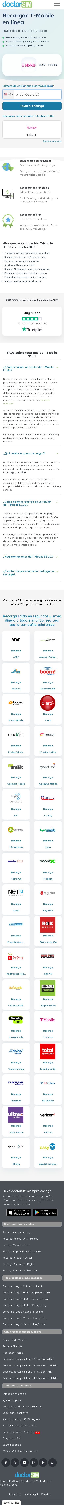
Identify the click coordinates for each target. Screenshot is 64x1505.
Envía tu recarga (32, 106)
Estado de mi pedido (14, 1393)
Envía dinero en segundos (35, 160)
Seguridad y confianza (15, 1412)
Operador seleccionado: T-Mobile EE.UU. (28, 116)
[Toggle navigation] (57, 4)
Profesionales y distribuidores (19, 1425)
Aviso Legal (31, 1494)
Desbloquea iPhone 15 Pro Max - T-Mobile (29, 1365)
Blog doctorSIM (11, 1438)
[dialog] (11, 1502)
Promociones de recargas (17, 1232)
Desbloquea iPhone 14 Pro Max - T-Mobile (29, 1378)
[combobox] (8, 94)
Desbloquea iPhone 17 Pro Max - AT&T (27, 1359)
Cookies (46, 1494)
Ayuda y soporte (12, 1400)
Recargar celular (30, 214)
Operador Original (12, 1352)
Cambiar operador (52, 141)
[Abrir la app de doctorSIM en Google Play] (45, 1212)
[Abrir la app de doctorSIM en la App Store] (18, 1212)
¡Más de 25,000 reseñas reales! (20, 1451)
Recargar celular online (34, 187)
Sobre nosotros (11, 1444)
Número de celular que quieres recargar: (28, 86)
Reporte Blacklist (12, 1346)
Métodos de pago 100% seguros (21, 1419)
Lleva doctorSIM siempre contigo (26, 1191)
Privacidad (15, 1494)
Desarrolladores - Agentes (20, 1432)
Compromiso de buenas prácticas (22, 1406)
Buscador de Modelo (14, 1340)
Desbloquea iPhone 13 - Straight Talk (27, 1371)
